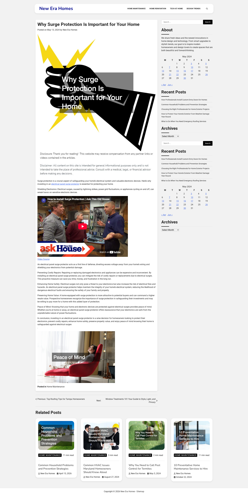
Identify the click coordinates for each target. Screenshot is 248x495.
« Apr (163, 85)
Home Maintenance (136, 9)
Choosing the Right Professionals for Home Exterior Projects (185, 109)
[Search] (207, 9)
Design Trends (193, 9)
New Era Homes (56, 8)
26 (206, 74)
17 (192, 71)
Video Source (43, 259)
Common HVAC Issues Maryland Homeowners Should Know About (97, 468)
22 (177, 74)
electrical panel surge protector (65, 184)
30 (185, 78)
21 (170, 74)
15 (177, 71)
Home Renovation (157, 9)
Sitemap (140, 491)
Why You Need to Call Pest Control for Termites (144, 466)
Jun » (170, 85)
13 (163, 71)
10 (192, 67)
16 (185, 71)
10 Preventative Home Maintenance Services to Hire (191, 466)
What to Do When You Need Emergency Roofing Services (183, 121)
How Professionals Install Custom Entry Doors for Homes (184, 100)
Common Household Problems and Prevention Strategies (184, 105)
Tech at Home (176, 9)
